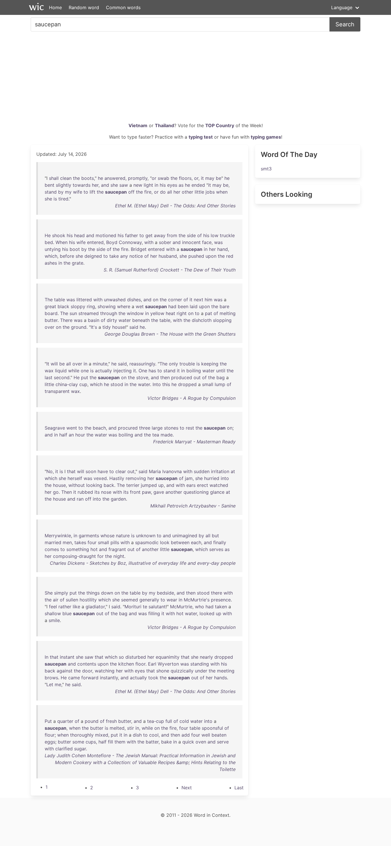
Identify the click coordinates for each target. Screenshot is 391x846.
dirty (112, 320)
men (67, 542)
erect (202, 485)
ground (78, 327)
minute (100, 364)
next (198, 299)
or (154, 178)
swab (163, 178)
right (182, 313)
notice (136, 256)
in (156, 185)
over (49, 327)
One (143, 370)
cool (154, 735)
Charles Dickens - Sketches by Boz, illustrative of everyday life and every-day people (143, 563)
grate (77, 263)
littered (84, 299)
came (74, 677)
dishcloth (202, 320)
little (199, 192)
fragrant (117, 549)
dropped (187, 384)
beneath (141, 320)
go (56, 492)
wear (172, 600)
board (51, 313)
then (165, 377)
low (214, 235)
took (153, 677)
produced (181, 377)
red (229, 256)
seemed (129, 600)
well (206, 735)
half (63, 435)
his (163, 185)
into (225, 478)
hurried (211, 478)
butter (51, 320)
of (199, 235)
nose (106, 492)
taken (221, 606)
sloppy (78, 306)
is (55, 199)
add (185, 735)
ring (91, 306)
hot (94, 549)
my (68, 192)
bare (224, 306)
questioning (196, 492)
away (159, 235)
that (71, 471)
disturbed (135, 657)
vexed (100, 478)
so (121, 657)
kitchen (126, 664)
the (76, 178)
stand (51, 192)
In (46, 657)
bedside (165, 593)
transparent (57, 391)
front (135, 492)
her (95, 185)
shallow (53, 613)
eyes (172, 185)
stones (171, 428)
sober (165, 242)
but (215, 535)
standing (199, 664)
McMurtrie (181, 606)
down (107, 593)
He (48, 235)
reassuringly (142, 364)
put (84, 377)
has (152, 370)
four (92, 542)
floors (185, 178)
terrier (132, 485)
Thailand (164, 125)
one (85, 370)
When (62, 242)
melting (228, 313)
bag (220, 377)
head (79, 235)
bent (49, 185)
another (173, 492)
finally (219, 542)
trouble (187, 364)
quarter (65, 721)
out (197, 377)
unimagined (184, 535)
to (86, 192)
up (161, 485)
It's (94, 327)
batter (152, 742)
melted (117, 728)
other (187, 192)
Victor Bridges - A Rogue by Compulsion (191, 398)
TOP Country (219, 125)
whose (107, 535)
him (208, 299)
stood (116, 384)
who (199, 606)
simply (61, 593)
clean (66, 178)
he (100, 178)
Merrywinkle (58, 535)
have (103, 471)
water (125, 320)
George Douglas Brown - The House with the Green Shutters (170, 334)
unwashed (115, 299)
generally (149, 600)
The (49, 299)
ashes (51, 263)
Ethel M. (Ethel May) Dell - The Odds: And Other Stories (175, 205)
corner (175, 299)
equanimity (167, 657)
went (71, 428)
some (78, 742)
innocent (191, 242)
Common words (123, 7)
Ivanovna (172, 471)
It (47, 364)
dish (137, 735)
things (93, 593)
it (202, 178)
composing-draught (74, 556)
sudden (202, 471)
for (100, 556)
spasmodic (147, 542)
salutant (157, 606)
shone (162, 671)
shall (54, 178)
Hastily (116, 478)
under (201, 671)
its (97, 492)
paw (146, 492)
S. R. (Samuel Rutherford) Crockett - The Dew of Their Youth (170, 270)
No (49, 471)
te (145, 606)
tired (63, 199)
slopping (222, 320)
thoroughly (82, 735)
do (163, 192)
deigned (93, 256)
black (63, 306)
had (172, 306)
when (222, 192)
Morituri (133, 606)
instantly (109, 677)
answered (114, 178)
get (149, 235)
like (76, 606)
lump (220, 384)
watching (104, 671)
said (133, 327)
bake (166, 742)
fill (110, 742)
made (167, 435)
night (118, 556)
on (155, 299)
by (61, 192)
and (105, 185)
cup (83, 384)
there (216, 593)
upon (211, 256)
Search (344, 24)
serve (223, 742)
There (66, 320)
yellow (157, 313)
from (172, 235)
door (87, 671)
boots (87, 178)
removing (136, 478)
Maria (155, 471)
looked (207, 613)
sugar (80, 748)
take (114, 256)
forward (89, 677)
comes (52, 549)
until (220, 370)
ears (191, 485)
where (123, 306)
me (58, 684)
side (191, 235)
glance (217, 492)
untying (53, 249)
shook (58, 235)
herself (75, 478)
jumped (149, 485)
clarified (64, 748)
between (180, 542)
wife (77, 192)
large (157, 428)
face (207, 242)
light (148, 185)
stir (130, 728)
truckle (227, 235)
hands (220, 677)
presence (221, 600)
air (55, 600)
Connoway (130, 242)
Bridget (139, 249)
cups (91, 742)
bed (49, 242)
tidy (106, 327)
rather (64, 606)
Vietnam (138, 125)
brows (51, 677)
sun (73, 313)
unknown (145, 535)
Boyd (111, 242)
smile (54, 620)
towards (81, 185)
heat (170, 313)
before (67, 256)
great (50, 306)
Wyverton (168, 664)
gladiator (95, 606)
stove (142, 377)
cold (184, 721)
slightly (63, 185)
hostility (88, 600)
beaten (219, 735)
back (109, 485)
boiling (193, 370)
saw (123, 185)
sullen (72, 600)
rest (190, 428)
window (135, 313)
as (181, 185)
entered (95, 242)
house (118, 327)
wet (140, 306)
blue (67, 613)
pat (208, 313)
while (73, 370)
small (207, 384)
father (131, 235)
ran (80, 499)
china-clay (67, 384)
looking (94, 485)
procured (128, 428)
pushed (196, 256)
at (233, 471)
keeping (209, 364)
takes (80, 542)
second (62, 377)
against (64, 671)
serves (216, 549)
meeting (225, 671)
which (51, 256)
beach (99, 428)
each (196, 542)
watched (219, 485)
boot (75, 249)
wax (49, 370)
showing (107, 306)
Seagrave (55, 428)
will (54, 364)
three (144, 428)
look (164, 542)
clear (120, 471)
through (108, 313)
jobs (210, 192)
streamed (88, 313)
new (137, 185)
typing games (266, 137)
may (209, 178)
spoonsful (212, 728)
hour (80, 435)
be (218, 178)
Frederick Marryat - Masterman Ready (194, 441)
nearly (206, 657)
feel (53, 606)
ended (198, 185)
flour (50, 735)
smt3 (266, 169)
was (218, 242)
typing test (201, 137)
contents (86, 664)
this (166, 384)
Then (66, 492)
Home (55, 7)
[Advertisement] (195, 79)
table (59, 299)
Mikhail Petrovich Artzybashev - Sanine (193, 506)
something (77, 549)
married (53, 542)
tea (155, 435)
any (124, 256)
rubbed (85, 492)
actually (103, 370)
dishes (134, 299)
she (114, 185)
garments (89, 535)
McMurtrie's (197, 600)
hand (222, 249)
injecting (122, 370)
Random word (84, 7)
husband (168, 256)
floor (140, 664)
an (71, 435)
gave (158, 492)
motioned (106, 235)
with (148, 242)
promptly (137, 178)
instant (67, 657)
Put (48, 721)
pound (91, 721)
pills (114, 542)
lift (92, 192)
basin (93, 320)
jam (189, 478)
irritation (220, 471)
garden (118, 499)
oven (201, 742)
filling (154, 613)
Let (49, 684)
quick (188, 742)
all (169, 192)
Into (157, 384)
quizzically (182, 671)
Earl (152, 664)
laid (194, 306)
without (76, 485)
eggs (50, 742)
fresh (111, 721)
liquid (61, 370)
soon (91, 471)
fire (147, 192)
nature (123, 535)
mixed (101, 735)
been (183, 306)
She (49, 593)
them (119, 742)
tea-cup (155, 721)
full (168, 721)
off (131, 192)
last (48, 377)
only (173, 364)
